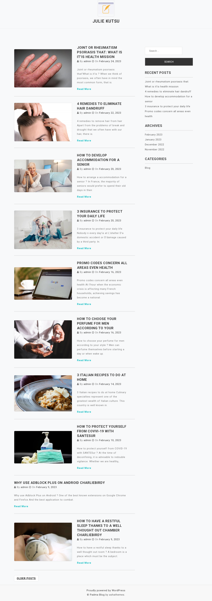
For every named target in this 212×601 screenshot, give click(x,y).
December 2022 (154, 144)
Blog (147, 167)
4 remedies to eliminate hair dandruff (168, 91)
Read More (84, 89)
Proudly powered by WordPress (106, 590)
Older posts (26, 578)
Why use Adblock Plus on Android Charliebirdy (59, 483)
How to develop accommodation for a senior (98, 160)
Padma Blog (97, 594)
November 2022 (154, 149)
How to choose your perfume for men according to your (96, 323)
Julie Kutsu (106, 21)
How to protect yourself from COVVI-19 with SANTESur (101, 431)
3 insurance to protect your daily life (167, 106)
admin (87, 61)
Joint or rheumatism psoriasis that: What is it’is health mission (99, 52)
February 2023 (153, 134)
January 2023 (153, 139)
